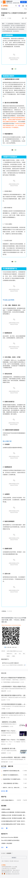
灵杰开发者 (3, 735)
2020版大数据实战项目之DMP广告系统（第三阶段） (14, 821)
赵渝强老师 (3, 753)
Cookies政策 (14, 866)
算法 (24, 653)
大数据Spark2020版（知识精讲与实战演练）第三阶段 (14, 815)
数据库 (8, 656)
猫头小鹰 (3, 717)
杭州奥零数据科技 (5, 726)
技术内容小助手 (4, 761)
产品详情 (25, 800)
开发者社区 (6, 861)
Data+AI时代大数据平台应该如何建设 (10, 840)
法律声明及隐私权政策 (6, 866)
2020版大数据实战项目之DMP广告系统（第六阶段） (14, 824)
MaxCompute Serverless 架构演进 (9, 837)
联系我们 (14, 857)
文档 (2, 861)
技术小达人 (3, 744)
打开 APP (23, 2)
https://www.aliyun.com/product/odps (11, 625)
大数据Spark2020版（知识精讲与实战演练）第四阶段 (14, 818)
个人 (25, 9)
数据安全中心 (9, 653)
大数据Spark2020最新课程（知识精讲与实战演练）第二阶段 (14, 812)
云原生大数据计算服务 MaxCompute (14, 651)
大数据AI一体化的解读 (6, 843)
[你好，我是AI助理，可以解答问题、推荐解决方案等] (19, 5)
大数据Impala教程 (5, 809)
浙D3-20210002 (15, 872)
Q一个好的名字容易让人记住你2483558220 (10, 682)
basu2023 (3, 699)
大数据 (13, 656)
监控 (16, 653)
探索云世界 (3, 691)
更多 (2, 828)
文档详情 (19, 800)
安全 (20, 653)
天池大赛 (11, 861)
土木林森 (3, 708)
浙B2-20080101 (16, 870)
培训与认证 (16, 861)
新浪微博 (9, 853)
